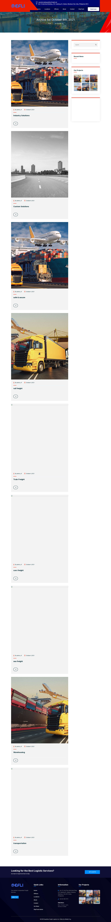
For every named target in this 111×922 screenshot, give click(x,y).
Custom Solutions (21, 206)
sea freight (18, 661)
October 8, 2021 (30, 109)
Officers (56, 9)
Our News (36, 906)
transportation (19, 843)
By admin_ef (18, 109)
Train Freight (19, 479)
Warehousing (19, 752)
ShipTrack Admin (38, 909)
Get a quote (92, 872)
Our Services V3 (59, 23)
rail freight (17, 388)
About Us (15, 897)
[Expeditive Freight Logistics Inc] (18, 6)
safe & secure (19, 297)
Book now (93, 9)
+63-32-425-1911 (64, 899)
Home (38, 9)
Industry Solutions (21, 115)
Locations (47, 9)
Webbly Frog (68, 919)
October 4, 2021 (30, 291)
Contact (72, 9)
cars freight (18, 570)
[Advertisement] (86, 109)
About (64, 9)
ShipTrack (81, 9)
